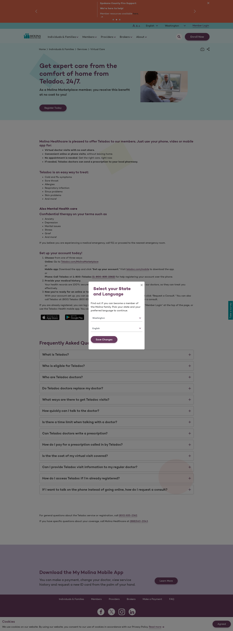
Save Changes (104, 339)
